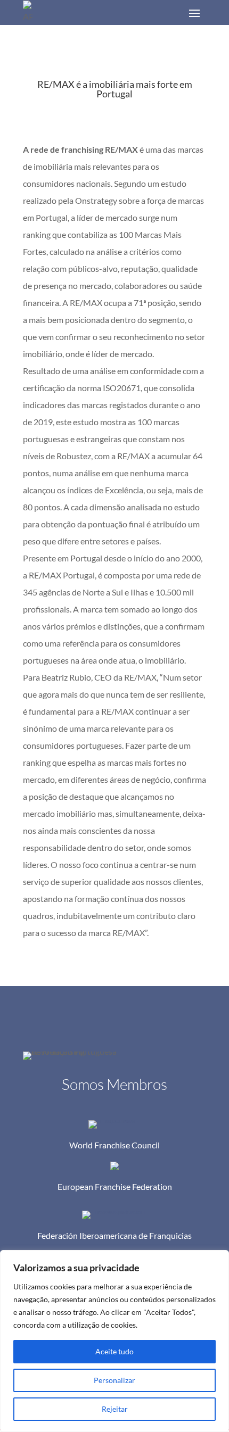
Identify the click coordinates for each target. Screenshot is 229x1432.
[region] (114, 1341)
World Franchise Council (114, 1145)
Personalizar (114, 1380)
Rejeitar (115, 1408)
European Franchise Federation (115, 1186)
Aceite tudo (114, 1351)
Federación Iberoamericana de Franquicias (114, 1235)
